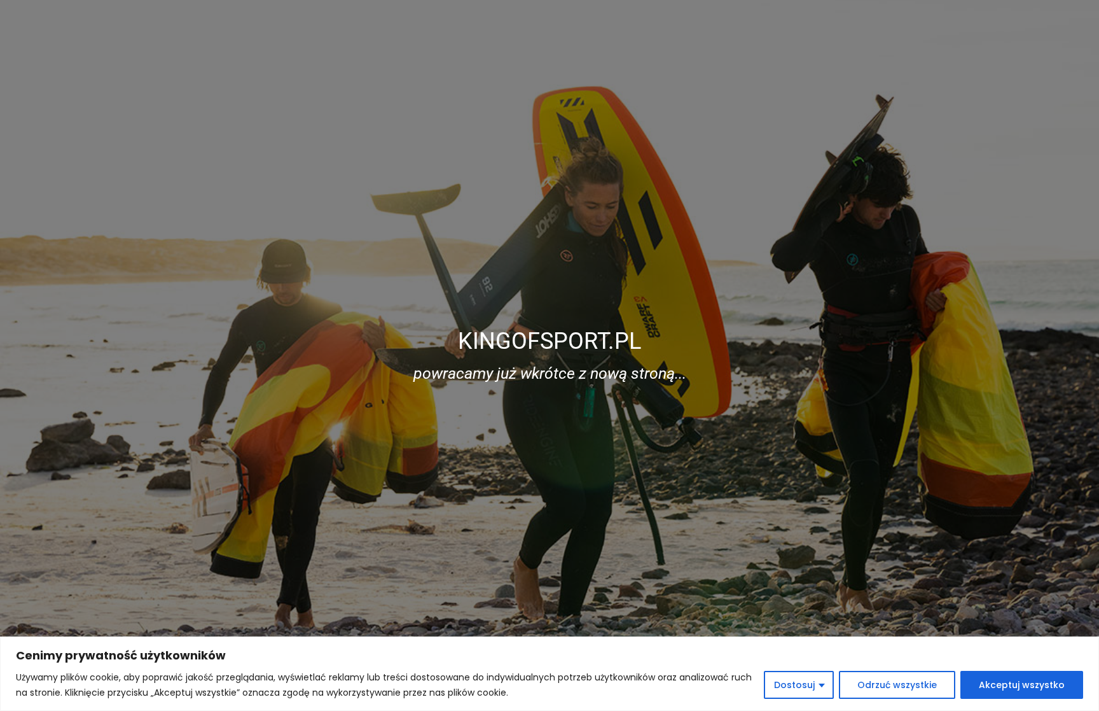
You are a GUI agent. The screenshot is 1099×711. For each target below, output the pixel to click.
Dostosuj (794, 685)
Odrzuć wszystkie (897, 685)
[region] (549, 674)
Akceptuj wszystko (1022, 685)
